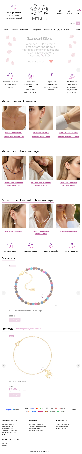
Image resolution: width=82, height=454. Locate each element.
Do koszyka (14, 320)
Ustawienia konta (62, 426)
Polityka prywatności (9, 432)
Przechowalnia (61, 428)
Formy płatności (7, 428)
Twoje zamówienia (62, 425)
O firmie (4, 443)
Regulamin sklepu (8, 425)
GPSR (3, 434)
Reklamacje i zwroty (8, 426)
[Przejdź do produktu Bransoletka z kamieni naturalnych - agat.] (34, 286)
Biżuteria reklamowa (36, 430)
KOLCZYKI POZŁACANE (41, 137)
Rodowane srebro (35, 428)
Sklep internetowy (38, 451)
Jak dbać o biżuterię (36, 425)
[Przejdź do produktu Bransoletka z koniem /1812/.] (34, 357)
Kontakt (4, 445)
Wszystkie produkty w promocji (27, 329)
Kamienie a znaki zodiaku (37, 426)
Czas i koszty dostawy (9, 430)
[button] (78, 23)
